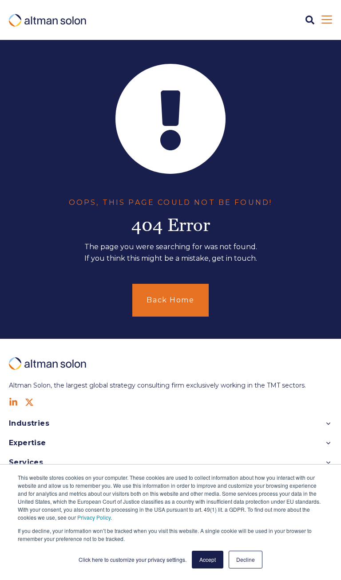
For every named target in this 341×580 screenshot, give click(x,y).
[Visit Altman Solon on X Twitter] (29, 402)
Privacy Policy (94, 517)
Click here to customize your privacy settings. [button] (132, 559)
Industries (29, 423)
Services (26, 462)
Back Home (170, 300)
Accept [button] (207, 559)
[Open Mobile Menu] (326, 20)
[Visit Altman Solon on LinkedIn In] (13, 402)
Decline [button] (245, 559)
